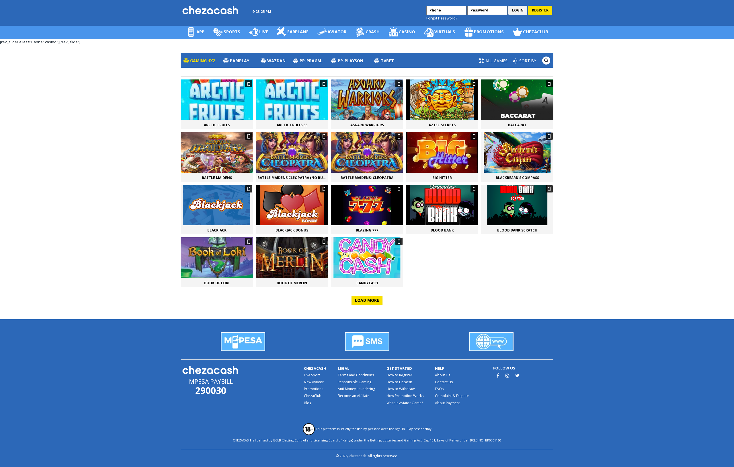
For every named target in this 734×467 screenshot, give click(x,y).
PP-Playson (350, 60)
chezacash (357, 456)
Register (540, 10)
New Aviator (314, 382)
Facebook (497, 375)
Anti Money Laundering (356, 388)
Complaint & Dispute (452, 395)
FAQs (439, 388)
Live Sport (312, 375)
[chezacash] (211, 10)
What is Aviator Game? (404, 402)
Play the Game (517, 99)
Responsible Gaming (354, 382)
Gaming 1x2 (202, 60)
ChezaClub (312, 395)
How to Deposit (399, 382)
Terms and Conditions (356, 375)
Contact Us (444, 382)
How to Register (399, 375)
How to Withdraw (400, 388)
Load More (367, 300)
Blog (307, 402)
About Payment (447, 402)
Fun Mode (216, 99)
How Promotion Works (404, 395)
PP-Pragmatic (314, 60)
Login (518, 10)
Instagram (507, 375)
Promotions (313, 388)
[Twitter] (517, 375)
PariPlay (239, 60)
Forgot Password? (441, 18)
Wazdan (276, 60)
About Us (442, 375)
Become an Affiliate (353, 395)
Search (546, 61)
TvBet (387, 60)
